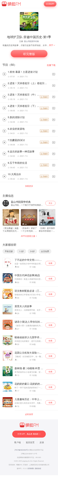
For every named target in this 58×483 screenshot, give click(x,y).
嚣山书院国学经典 (31, 41)
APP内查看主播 (28, 236)
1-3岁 (21, 251)
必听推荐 (29, 414)
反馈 (42, 442)
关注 (50, 203)
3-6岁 (32, 251)
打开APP (50, 3)
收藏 (50, 263)
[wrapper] (29, 241)
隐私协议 (38, 468)
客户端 (17, 442)
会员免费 (45, 251)
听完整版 (29, 54)
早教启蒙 (9, 251)
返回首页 (30, 442)
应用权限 (31, 468)
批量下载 (51, 65)
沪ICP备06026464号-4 (22, 450)
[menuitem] (52, 45)
